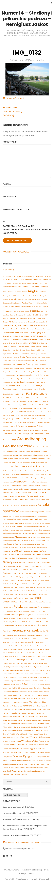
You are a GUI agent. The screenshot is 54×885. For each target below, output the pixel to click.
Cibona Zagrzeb (35, 347)
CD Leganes (27, 336)
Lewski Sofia (27, 526)
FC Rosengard (15, 408)
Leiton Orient (39, 523)
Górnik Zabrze (38, 455)
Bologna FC (7, 322)
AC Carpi (28, 276)
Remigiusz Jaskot (36, 60)
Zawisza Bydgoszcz (24, 756)
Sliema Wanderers (31, 660)
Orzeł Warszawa (37, 580)
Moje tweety (8, 269)
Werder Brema (43, 734)
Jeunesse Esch (8, 482)
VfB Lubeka (26, 720)
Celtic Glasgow (22, 340)
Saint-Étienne (16, 646)
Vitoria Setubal (31, 727)
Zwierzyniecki (28, 764)
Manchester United (10, 544)
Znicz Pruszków (45, 760)
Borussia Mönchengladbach (37, 322)
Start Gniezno (19, 681)
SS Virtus (23, 677)
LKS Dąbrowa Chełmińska (33, 530)
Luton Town (37, 533)
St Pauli (25, 684)
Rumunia (35, 642)
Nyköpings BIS (37, 566)
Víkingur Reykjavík (43, 727)
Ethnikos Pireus (23, 389)
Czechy (30, 364)
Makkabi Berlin (44, 537)
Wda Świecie (33, 734)
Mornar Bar (15, 554)
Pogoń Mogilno (33, 594)
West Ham (24, 737)
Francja (20, 426)
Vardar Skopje (8, 720)
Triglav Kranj (7, 702)
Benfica (6, 315)
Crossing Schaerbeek (38, 354)
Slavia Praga (20, 659)
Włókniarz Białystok (10, 752)
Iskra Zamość (22, 478)
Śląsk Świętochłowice (27, 771)
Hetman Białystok (33, 462)
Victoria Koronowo (10, 723)
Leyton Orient (37, 526)
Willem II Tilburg (15, 741)
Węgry (32, 748)
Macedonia (20, 537)
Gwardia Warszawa (33, 452)
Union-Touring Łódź (10, 709)
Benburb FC (42, 311)
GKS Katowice (29, 430)
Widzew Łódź (36, 737)
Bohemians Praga (26, 318)
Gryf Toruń (47, 447)
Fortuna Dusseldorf (44, 422)
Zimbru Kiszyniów (9, 760)
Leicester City (29, 523)
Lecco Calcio (42, 516)
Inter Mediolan (28, 474)
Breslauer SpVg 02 (40, 325)
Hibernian (43, 462)
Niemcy (7, 562)
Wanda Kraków (13, 730)
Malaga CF (19, 540)
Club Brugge (20, 350)
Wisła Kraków (16, 744)
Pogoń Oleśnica (18, 598)
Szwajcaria (38, 688)
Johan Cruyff (20, 481)
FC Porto (42, 405)
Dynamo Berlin (36, 375)
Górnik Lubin (15, 455)
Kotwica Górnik (24, 499)
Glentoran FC (7, 434)
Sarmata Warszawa (37, 646)
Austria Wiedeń (14, 306)
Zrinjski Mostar (17, 764)
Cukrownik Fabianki (33, 361)
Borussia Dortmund (19, 322)
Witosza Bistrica (38, 745)
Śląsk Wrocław (13, 771)
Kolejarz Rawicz (8, 496)
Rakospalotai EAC (23, 618)
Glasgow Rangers (41, 430)
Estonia (14, 389)
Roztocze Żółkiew (16, 639)
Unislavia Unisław (34, 709)
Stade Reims (44, 677)
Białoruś (12, 315)
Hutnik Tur (33, 471)
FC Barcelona (35, 394)
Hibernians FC (8, 467)
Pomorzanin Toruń (30, 607)
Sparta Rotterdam (27, 667)
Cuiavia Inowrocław (19, 361)
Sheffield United (20, 653)
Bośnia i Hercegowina (12, 325)
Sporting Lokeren (38, 670)
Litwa (13, 530)
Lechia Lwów (21, 520)
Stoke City (6, 684)
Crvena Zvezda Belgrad (11, 357)
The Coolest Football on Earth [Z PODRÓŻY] (13, 111)
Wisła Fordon (38, 741)
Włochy (40, 748)
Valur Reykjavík (41, 716)
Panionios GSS (19, 587)
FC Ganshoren (40, 398)
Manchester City (42, 540)
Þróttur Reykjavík (17, 767)
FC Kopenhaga (22, 401)
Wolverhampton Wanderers (18, 749)
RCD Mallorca (40, 622)
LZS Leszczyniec (9, 537)
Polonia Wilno (8, 607)
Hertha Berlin (22, 462)
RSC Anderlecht (38, 639)
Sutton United (34, 684)
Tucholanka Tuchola (10, 706)
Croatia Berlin (26, 354)
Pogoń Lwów (22, 594)
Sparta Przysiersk (14, 667)
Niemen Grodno (18, 562)
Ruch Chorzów (12, 642)
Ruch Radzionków (24, 642)
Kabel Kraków (22, 485)
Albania (37, 287)
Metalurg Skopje (20, 547)
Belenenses (25, 311)
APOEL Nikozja (16, 296)
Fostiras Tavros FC (9, 426)
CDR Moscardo (38, 336)
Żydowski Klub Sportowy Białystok (15, 774)
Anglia (33, 291)
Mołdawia (23, 554)
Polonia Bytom (19, 602)
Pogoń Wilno (28, 598)
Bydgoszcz (41, 332)
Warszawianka (25, 730)
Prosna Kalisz (29, 611)
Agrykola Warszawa (19, 283)
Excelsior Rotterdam (10, 394)
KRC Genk (6, 505)
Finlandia (43, 412)
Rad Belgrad (11, 618)
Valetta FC (31, 716)
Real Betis (33, 625)
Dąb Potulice (22, 382)
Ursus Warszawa (26, 713)
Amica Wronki (8, 292)
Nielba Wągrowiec (40, 558)
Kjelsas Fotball (29, 489)
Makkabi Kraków (9, 540)
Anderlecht (17, 292)
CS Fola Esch (36, 357)
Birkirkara (19, 315)
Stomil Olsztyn (16, 684)
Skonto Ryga (36, 656)
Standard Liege (8, 681)
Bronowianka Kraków (18, 329)
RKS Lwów (18, 635)
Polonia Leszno (30, 602)
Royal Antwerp (27, 635)
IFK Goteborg (41, 471)
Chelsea (32, 343)
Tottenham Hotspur (16, 698)
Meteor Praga (31, 547)
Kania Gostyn (7, 489)
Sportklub (27, 674)
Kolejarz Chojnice (39, 492)
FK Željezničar (32, 422)
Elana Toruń (15, 385)
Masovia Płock (39, 544)
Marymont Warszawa (26, 544)
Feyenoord (36, 412)
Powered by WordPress (15, 879)
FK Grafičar (19, 415)
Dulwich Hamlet (39, 372)
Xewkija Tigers (23, 752)
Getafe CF (19, 430)
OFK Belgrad (7, 570)
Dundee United (24, 375)
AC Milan (47, 276)
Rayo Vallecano (15, 622)
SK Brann (18, 656)
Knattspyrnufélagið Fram (22, 492)
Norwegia (37, 562)
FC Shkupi (35, 408)
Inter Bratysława (16, 474)
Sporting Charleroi (16, 670)
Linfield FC (7, 530)
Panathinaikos (8, 587)
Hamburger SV (8, 459)
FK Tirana (13, 422)
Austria (5, 306)
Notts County (26, 566)
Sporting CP (27, 670)
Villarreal (22, 727)
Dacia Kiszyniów (40, 364)
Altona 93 (44, 287)
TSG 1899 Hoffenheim (20, 702)
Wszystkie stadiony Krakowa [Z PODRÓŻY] (23, 835)
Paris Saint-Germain (32, 587)
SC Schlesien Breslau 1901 (17, 649)
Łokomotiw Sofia (33, 767)
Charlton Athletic (22, 343)
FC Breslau (11, 398)
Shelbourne (46, 653)
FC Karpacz (12, 401)
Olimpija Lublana (30, 573)
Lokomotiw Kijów (15, 533)
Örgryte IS (6, 767)
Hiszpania (20, 466)
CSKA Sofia (7, 361)
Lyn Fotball (46, 533)
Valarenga (16, 716)
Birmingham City (30, 315)
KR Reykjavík (15, 505)
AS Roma (28, 299)
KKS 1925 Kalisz (40, 489)
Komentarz (10, 142)
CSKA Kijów (46, 357)
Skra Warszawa (8, 660)
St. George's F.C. (33, 677)
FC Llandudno (33, 401)
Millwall (18, 551)
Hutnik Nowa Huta (21, 471)
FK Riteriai (28, 419)
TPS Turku (29, 699)
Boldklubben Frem (39, 318)
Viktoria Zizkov (13, 727)
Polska (18, 606)
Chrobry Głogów (23, 347)
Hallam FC (47, 455)
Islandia (30, 478)
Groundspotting (18, 446)
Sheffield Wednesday (34, 653)
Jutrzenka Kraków (34, 482)
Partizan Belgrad (9, 591)
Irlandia (48, 474)
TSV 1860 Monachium (37, 702)
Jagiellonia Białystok (41, 478)
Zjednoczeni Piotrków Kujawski (27, 760)
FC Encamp (30, 398)
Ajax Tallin (43, 283)
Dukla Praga (28, 372)
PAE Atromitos (27, 584)
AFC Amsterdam (45, 280)
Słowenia (23, 692)
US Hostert (37, 713)
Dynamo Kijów (16, 379)
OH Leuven (34, 570)
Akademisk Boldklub (10, 287)
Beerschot (17, 311)
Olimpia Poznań (17, 573)
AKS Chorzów (23, 287)
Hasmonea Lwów (44, 459)
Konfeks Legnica (20, 496)
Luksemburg (27, 533)
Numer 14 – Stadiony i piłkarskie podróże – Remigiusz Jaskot (27, 19)
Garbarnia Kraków (9, 430)
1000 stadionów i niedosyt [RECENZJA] (21, 819)
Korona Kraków (33, 496)
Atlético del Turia (41, 303)
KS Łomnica (46, 512)
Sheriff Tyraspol (8, 656)
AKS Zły (31, 287)
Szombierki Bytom (27, 688)
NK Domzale (28, 562)
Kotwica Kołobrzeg (36, 499)
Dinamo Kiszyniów (37, 368)
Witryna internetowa (16, 209)
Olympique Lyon (24, 577)
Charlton (12, 343)
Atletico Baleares (15, 303)
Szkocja (16, 688)
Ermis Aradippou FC (27, 386)
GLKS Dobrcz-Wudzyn (21, 434)
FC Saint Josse (25, 408)
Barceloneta (24, 306)
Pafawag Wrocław (39, 584)
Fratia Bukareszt (30, 426)
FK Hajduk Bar (29, 415)
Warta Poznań (37, 730)
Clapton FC (46, 347)
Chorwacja (13, 347)
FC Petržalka (34, 405)
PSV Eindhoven (39, 611)
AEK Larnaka (33, 280)
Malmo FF (26, 540)
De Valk (16, 368)
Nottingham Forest (14, 566)
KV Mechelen (7, 516)
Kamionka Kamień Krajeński (37, 485)
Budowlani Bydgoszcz (34, 329)
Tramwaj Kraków (40, 699)
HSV (12, 471)
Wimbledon (27, 741)
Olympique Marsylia (37, 577)
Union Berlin (23, 709)
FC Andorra (21, 394)
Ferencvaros (26, 411)
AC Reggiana (15, 280)
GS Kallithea (7, 452)
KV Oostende (17, 516)
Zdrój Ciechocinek (43, 757)
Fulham (40, 426)
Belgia (33, 311)
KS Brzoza (24, 505)
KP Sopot (46, 499)
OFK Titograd (17, 570)
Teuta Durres (12, 695)
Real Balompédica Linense (20, 625)
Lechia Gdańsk (9, 519)
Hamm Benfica (19, 459)
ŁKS (25, 767)
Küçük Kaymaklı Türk (29, 516)
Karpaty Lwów (18, 489)
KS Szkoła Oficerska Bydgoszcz (31, 512)
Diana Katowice (25, 368)
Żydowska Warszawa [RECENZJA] (18, 807)
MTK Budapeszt (34, 554)
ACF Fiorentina (38, 276)
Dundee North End (12, 375)
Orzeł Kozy (12, 580)
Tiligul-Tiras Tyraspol (34, 695)
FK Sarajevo (36, 419)
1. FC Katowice (8, 276)
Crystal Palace (25, 357)
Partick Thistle (45, 587)
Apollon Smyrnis (28, 296)
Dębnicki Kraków (33, 382)
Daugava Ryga (8, 368)
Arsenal (12, 299)
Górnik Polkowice (26, 455)
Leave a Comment (15, 98)
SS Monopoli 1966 (13, 677)
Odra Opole (47, 566)
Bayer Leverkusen (35, 306)
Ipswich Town (39, 474)
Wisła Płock (27, 745)
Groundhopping (31, 439)
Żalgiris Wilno (40, 771)
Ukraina (28, 705)
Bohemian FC (14, 318)
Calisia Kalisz (18, 336)
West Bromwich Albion (11, 737)
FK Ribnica (20, 419)
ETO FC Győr (34, 389)
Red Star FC (43, 631)
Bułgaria (32, 333)
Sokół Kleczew (18, 663)
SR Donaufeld (36, 674)
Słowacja (16, 691)
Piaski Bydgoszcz (34, 591)
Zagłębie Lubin (34, 752)
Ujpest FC (21, 706)
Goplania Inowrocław (37, 434)
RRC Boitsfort (27, 639)
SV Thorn (8, 688)
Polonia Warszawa (43, 602)
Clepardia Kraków (9, 350)
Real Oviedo (7, 631)
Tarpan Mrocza (32, 692)
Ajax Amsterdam (32, 283)
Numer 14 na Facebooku (16, 251)
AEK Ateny (25, 280)
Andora (24, 292)
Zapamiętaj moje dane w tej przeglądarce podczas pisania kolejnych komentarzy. (27, 230)
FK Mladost (39, 415)
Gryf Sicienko (37, 447)
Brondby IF (6, 329)
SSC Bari (45, 674)
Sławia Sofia (7, 692)
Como (27, 350)
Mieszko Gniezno (9, 551)
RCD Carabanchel (28, 622)
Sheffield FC (9, 653)
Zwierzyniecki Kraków (41, 764)
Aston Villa (36, 299)
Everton (42, 389)
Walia (5, 730)
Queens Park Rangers (13, 614)
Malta (33, 540)
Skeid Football (27, 656)
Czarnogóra (20, 364)
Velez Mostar (17, 720)
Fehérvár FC (16, 412)
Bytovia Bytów (8, 336)
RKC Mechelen (8, 635)
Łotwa (41, 767)
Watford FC (11, 734)
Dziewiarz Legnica (9, 382)
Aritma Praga (39, 296)
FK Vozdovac (22, 422)
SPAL (25, 663)
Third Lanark (22, 695)
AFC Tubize (7, 283)
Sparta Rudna (39, 667)
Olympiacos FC (42, 573)
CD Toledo (13, 340)
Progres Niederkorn (17, 611)
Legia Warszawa (17, 523)
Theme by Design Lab (39, 879)
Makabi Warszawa (32, 537)
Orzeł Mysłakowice (23, 580)
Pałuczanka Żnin (21, 591)
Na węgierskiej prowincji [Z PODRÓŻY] (20, 813)
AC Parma (6, 280)
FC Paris (26, 405)
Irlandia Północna (10, 477)
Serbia (41, 649)
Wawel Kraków (22, 734)
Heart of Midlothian (10, 462)
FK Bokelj (11, 415)
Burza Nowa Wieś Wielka (19, 333)
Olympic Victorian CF (10, 577)
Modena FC (7, 554)
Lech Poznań (32, 519)
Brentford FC (28, 325)
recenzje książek (25, 630)
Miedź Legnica (42, 547)
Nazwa (7, 184)
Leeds (40, 520)
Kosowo (15, 499)
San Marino (25, 646)
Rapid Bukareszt (36, 618)
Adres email (9, 196)
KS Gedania (33, 505)
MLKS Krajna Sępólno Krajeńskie (34, 551)
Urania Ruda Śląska (12, 713)
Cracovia (16, 353)
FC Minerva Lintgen (15, 405)
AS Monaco (20, 299)
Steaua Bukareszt (31, 681)
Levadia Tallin (10, 526)
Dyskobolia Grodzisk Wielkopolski (33, 379)
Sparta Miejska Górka (35, 663)
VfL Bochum (45, 720)
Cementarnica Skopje (35, 340)
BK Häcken (40, 315)
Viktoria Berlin (38, 723)
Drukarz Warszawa (16, 372)
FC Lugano (42, 401)
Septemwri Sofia (33, 649)
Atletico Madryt (28, 303)
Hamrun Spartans (31, 459)
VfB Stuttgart (36, 720)
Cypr (13, 364)
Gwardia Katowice (18, 452)
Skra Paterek (46, 656)
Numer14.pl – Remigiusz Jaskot (22, 842)
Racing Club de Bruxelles (33, 615)
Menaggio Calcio (8, 547)
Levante (19, 526)
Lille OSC (45, 526)
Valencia (23, 716)
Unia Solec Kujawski (40, 706)
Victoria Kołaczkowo (25, 723)
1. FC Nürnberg (19, 276)
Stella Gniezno (43, 681)
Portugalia (42, 607)
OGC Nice (26, 570)
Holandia (33, 466)
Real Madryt (43, 625)
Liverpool (19, 530)
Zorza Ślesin (7, 764)
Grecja (13, 439)
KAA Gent (13, 485)
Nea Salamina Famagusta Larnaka (21, 558)
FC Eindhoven (20, 398)
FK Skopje (44, 419)
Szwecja (46, 688)
